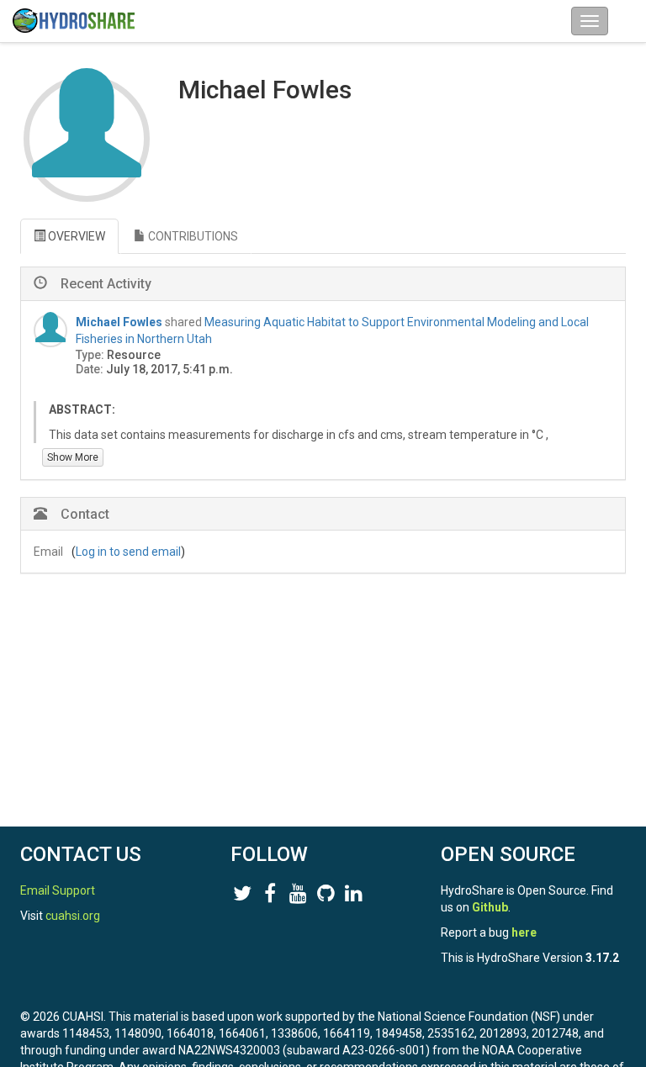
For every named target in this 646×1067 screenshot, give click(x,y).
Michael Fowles (119, 322)
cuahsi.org (72, 915)
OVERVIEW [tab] (75, 236)
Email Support (57, 890)
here (524, 932)
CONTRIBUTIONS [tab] (192, 236)
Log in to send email (128, 551)
